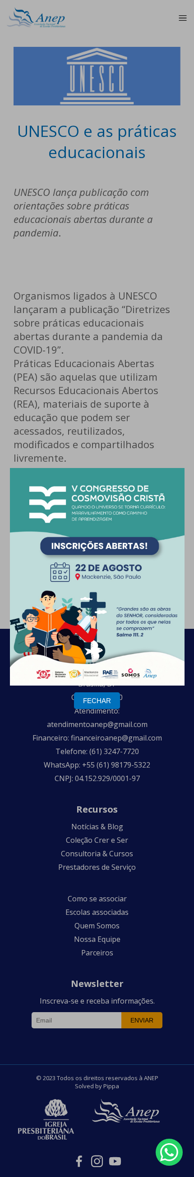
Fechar (97, 700)
